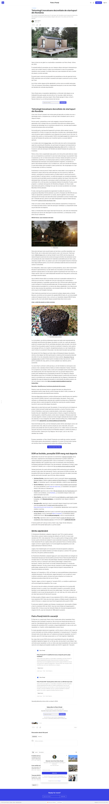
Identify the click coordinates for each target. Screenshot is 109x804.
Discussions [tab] (41, 752)
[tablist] (37, 736)
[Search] (90, 2)
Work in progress (57, 513)
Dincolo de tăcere (48, 499)
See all (34, 785)
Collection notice (18, 802)
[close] (67, 755)
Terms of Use (60, 776)
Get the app (59, 802)
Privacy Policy (64, 777)
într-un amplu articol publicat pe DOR (64, 466)
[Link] (30, 110)
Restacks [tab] (40, 736)
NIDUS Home (39, 255)
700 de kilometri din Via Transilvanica (64, 491)
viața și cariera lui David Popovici (57, 480)
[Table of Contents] (1, 402)
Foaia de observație (54, 486)
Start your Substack (52, 802)
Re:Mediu (53, 493)
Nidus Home (55, 58)
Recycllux (40, 396)
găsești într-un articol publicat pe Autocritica (53, 420)
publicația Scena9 (70, 519)
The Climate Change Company (55, 336)
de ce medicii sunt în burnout (68, 484)
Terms (14, 802)
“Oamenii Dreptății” (67, 456)
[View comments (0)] (37, 25)
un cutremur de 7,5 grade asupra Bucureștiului (50, 505)
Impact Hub (47, 143)
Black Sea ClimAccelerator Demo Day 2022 (51, 147)
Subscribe (98, 2)
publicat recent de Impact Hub (46, 200)
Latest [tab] (36, 752)
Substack (96, 802)
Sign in (105, 2)
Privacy (11, 802)
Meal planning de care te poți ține (43, 507)
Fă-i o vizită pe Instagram (52, 515)
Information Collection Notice (54, 777)
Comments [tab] (34, 736)
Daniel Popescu (38, 20)
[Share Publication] (93, 2)
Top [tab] (33, 752)
